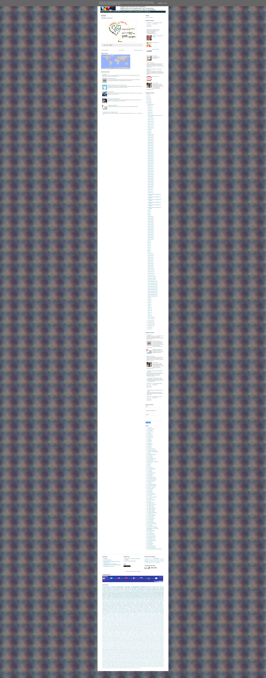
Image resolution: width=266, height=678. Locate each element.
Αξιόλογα (144, 649)
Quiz (139, 603)
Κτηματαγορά (138, 657)
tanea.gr (103, 602)
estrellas (130, 617)
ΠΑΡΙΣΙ (128, 625)
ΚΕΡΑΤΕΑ (113, 656)
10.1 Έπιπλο (149, 441)
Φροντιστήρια (104, 614)
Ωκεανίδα (147, 666)
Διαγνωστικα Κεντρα (112, 652)
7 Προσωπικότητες (150, 492)
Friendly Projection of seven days (150, 608)
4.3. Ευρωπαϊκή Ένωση (138, 632)
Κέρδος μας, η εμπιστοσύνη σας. (114, 98)
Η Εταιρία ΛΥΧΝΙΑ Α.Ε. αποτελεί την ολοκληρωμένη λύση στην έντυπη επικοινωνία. (112, 564)
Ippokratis (128, 595)
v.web (109, 618)
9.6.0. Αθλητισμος (150, 543)
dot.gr (132, 643)
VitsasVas (144, 587)
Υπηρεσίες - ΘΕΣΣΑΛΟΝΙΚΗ (141, 628)
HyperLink (117, 595)
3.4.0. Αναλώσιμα (150, 457)
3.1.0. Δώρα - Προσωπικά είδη (152, 451)
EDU (123, 604)
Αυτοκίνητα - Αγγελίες (113, 621)
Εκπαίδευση (130, 11)
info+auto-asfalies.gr (132, 644)
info (128, 644)
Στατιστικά (157, 603)
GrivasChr (138, 604)
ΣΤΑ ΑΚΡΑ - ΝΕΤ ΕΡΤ (146, 625)
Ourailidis (128, 603)
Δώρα (147, 603)
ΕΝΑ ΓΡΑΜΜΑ (149, 652)
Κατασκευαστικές (147, 656)
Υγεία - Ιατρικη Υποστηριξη (124, 628)
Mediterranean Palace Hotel (107, 609)
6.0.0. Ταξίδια (149, 482)
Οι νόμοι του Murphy (147, 660)
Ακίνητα (162, 604)
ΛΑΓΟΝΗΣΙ (153, 657)
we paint (113, 588)
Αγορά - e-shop (146, 618)
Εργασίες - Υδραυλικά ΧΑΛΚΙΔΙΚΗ (135, 623)
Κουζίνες (134, 657)
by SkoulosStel (155, 592)
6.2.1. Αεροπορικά (150, 488)
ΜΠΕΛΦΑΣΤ (148, 624)
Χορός (140, 666)
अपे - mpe (139, 667)
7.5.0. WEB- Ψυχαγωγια (151, 515)
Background (155, 615)
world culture (155, 596)
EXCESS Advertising (107, 560)
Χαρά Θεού (136, 666)
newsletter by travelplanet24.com (119, 645)
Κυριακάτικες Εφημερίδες (144, 657)
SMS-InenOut (157, 601)
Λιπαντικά (111, 658)
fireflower (103, 644)
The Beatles (104, 642)
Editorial (157, 587)
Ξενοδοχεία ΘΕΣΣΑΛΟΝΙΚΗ (151, 602)
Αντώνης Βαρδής (119, 649)
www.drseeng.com (148, 646)
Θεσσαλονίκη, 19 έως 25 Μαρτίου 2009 (110, 112)
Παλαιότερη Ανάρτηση (138, 50)
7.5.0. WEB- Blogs (150, 502)
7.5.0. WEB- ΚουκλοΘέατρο (152, 512)
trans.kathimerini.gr (105, 618)
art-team (106, 593)
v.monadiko (107, 602)
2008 (148, 102)
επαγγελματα (128, 601)
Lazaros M (152, 616)
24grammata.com (128, 597)
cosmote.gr (123, 643)
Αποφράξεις (147, 649)
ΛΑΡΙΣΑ (158, 657)
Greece (129, 616)
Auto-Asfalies (123, 638)
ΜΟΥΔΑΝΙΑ (144, 624)
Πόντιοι (128, 663)
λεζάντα (118, 667)
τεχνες (103, 599)
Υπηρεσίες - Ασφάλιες (146, 665)
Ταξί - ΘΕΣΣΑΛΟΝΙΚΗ (131, 664)
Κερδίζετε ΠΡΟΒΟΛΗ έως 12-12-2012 (126, 657)
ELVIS (146, 638)
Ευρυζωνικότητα (161, 610)
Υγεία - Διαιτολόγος (132, 665)
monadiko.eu (161, 644)
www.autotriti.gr (140, 589)
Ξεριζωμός (155, 624)
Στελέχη (151, 625)
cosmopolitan (119, 643)
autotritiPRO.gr (155, 642)
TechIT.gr (162, 616)
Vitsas (122, 589)
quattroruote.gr (153, 617)
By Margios (143, 592)
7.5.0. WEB (149, 501)
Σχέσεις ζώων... (104, 664)
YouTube (156, 558)
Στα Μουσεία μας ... (160, 663)
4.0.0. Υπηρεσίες (150, 467)
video (135, 589)
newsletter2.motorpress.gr (142, 645)
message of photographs (132, 587)
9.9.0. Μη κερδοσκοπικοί (151, 547)
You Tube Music (114, 609)
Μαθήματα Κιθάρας (159, 658)
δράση (160, 666)
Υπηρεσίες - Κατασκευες (156, 594)
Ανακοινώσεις (106, 587)
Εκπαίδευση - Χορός (114, 622)
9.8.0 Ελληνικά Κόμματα (151, 546)
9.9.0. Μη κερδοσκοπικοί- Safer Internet (154, 548)
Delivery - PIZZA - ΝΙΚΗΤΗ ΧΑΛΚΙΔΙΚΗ (108, 616)
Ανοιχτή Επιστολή (142, 595)
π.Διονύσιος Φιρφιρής (125, 667)
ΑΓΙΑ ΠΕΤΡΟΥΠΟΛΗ (137, 618)
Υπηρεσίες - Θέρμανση (149, 628)
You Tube (104, 617)
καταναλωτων (109, 589)
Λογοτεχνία (123, 658)
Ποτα (117, 663)
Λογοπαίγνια (147, 597)
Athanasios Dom (150, 615)
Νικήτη (121, 660)
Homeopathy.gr (139, 616)
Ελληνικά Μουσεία (120, 622)
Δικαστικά (136, 652)
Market (134, 639)
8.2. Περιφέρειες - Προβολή (152, 526)
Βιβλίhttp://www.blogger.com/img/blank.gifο (142, 650)
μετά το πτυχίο (130, 629)
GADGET (158, 608)
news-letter (104, 645)
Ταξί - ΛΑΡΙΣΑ (153, 664)
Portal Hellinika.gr (117, 11)
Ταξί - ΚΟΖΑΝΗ (148, 664)
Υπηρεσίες (123, 601)
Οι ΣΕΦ (158, 624)
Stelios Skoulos (151, 255)
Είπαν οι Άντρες (111, 590)
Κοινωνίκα (139, 597)
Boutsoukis (142, 601)
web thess (126, 646)
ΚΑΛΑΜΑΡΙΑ (161, 589)
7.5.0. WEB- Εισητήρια (151, 509)
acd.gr (148, 642)
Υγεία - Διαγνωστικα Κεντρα (106, 628)
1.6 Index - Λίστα (150, 437)
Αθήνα (103, 649)
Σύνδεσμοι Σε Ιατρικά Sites (119, 664)
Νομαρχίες (123, 660)
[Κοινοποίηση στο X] (109, 45)
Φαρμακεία (141, 607)
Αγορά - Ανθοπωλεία (117, 610)
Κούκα (135, 624)
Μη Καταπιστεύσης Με (112, 78)
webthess (149, 297)
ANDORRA (116, 638)
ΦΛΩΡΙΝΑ (106, 604)
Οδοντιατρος (142, 660)
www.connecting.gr (113, 602)
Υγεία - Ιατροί (122, 665)
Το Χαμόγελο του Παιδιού (129, 590)
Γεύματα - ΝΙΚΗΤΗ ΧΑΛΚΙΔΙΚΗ (134, 621)
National (155, 639)
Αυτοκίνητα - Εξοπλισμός (120, 621)
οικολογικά (141, 596)
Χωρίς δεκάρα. (143, 666)
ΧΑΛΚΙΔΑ (113, 666)
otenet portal (148, 617)
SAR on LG (150, 307)
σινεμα (108, 614)
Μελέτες (144, 602)
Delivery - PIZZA (134, 593)
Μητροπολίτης (125, 659)
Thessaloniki (121, 642)
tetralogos (149, 129)
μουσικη (113, 595)
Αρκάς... (155, 649)
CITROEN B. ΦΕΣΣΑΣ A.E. (113, 105)
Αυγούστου (150, 325)
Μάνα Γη (149, 210)
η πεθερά (111, 667)
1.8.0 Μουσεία (149, 440)
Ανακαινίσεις (135, 610)
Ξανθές (149, 611)
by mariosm (131, 589)
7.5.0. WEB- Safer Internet (151, 504)
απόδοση (153, 666)
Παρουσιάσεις (134, 625)
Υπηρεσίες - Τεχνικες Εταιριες (111, 597)
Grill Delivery (133, 604)
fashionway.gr (157, 643)
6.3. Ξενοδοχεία (126, 614)
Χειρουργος (118, 629)
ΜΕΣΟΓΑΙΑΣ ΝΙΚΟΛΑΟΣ (129, 658)
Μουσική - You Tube (148, 561)
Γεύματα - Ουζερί (148, 600)
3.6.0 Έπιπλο (149, 463)
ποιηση (126, 589)
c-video (119, 609)
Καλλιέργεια (134, 656)
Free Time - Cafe (141, 608)
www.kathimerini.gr (154, 646)
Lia (125, 603)
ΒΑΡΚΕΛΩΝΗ (104, 650)
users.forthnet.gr (121, 646)
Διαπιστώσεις (121, 652)
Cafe (163, 615)
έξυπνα (131, 595)
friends (156, 590)
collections (141, 603)
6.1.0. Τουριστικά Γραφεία (151, 485)
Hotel (117, 639)
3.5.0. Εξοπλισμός (150, 460)
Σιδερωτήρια (153, 663)
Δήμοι (159, 651)
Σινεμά (156, 663)
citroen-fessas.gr (126, 617)
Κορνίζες (132, 624)
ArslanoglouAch (147, 589)
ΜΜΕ (161, 587)
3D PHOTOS (106, 632)
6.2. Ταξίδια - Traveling (151, 487)
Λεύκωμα (142, 597)
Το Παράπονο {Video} (152, 276)
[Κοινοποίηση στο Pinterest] (111, 45)
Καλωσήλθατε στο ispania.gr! (108, 566)
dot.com (129, 643)
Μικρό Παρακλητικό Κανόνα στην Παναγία (134, 659)
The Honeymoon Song (110, 642)
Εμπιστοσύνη (129, 653)
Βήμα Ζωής (118, 650)
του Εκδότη (108, 596)
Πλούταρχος (149, 562)
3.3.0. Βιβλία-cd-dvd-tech (151, 454)
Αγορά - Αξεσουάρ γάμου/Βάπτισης (155, 618)
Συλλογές (157, 602)
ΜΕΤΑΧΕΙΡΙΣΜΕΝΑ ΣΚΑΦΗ (137, 658)
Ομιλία (163, 660)
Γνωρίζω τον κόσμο (143, 621)
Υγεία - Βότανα (127, 665)
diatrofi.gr (126, 643)
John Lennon (144, 616)
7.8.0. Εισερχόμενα (150, 519)
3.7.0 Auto (148, 464)
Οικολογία (153, 660)
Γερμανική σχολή (158, 650)
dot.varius (137, 643)
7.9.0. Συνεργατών (150, 521)
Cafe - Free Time (129, 608)
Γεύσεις (113, 651)
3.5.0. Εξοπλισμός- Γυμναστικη (152, 461)
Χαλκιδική (132, 666)
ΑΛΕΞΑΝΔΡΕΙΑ (105, 610)
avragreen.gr (160, 642)
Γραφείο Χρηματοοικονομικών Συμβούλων (151, 651)
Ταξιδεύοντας (104, 594)
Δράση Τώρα (137, 594)
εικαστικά (116, 593)
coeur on (112, 643)
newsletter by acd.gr (109, 645)
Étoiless (132, 618)
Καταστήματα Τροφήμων (106, 657)
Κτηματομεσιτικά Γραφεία (121, 611)
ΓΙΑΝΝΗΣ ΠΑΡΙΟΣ (152, 650)
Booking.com (160, 615)
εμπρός (103, 667)
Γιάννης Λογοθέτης (122, 651)
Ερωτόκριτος (162, 653)
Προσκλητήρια (121, 663)
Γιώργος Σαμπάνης (141, 651)
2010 (148, 99)
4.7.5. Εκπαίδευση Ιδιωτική (152, 478)
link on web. (150, 596)
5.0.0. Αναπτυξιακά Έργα (151, 480)
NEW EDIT (148, 639)
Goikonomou (104, 639)
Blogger (139, 571)
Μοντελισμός (151, 659)
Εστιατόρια (143, 623)
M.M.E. (143, 588)
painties (103, 595)
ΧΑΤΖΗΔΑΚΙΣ (153, 562)
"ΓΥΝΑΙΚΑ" (159, 607)
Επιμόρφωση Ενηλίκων (146, 653)
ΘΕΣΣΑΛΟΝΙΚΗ (161, 593)
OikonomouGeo (149, 592)
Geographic (162, 638)
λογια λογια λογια (151, 268)
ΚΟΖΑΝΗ (118, 656)
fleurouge (107, 644)
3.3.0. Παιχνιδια (127, 631)
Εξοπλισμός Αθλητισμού (127, 622)
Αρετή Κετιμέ (151, 649)
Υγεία (119, 665)
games (162, 601)
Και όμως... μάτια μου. (151, 356)
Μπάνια (157, 659)
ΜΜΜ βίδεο (144, 658)
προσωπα (125, 593)
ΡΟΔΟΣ (137, 663)
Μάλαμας (152, 624)
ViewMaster (130, 642)
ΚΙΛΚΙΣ (116, 656)
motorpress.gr (143, 617)
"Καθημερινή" (135, 629)
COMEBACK (134, 638)
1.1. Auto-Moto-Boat (150, 429)
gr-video (123, 644)
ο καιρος (129, 600)
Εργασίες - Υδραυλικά (126, 623)
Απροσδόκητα (118, 602)
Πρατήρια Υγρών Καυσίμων (159, 611)
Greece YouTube (133, 616)
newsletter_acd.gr (149, 645)
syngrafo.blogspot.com (113, 646)
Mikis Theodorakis (138, 639)
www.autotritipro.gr (114, 618)
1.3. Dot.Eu (149, 433)
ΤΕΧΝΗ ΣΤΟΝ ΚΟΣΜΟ (134, 596)
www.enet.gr (123, 618)
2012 (148, 96)
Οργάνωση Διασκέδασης (110, 625)
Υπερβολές (120, 601)
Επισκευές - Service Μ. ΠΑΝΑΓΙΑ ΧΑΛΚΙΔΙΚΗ (138, 622)
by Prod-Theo (139, 593)
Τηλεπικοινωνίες (104, 665)
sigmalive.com (107, 646)
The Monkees (116, 642)
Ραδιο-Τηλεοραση (141, 663)
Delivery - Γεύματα (146, 590)
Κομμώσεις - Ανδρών (117, 624)
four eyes (110, 644)
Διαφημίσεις (116, 596)
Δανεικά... (162, 651)
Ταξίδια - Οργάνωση (118, 607)
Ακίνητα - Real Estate (116, 592)
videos (126, 588)
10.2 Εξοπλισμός (150, 443)
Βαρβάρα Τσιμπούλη (123, 650)
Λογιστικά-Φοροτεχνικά (117, 658)
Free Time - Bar (157, 638)
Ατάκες (153, 595)
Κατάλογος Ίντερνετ (109, 611)
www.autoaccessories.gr (141, 646)
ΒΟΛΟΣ (126, 621)
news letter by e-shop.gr (132, 609)
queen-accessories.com (160, 617)
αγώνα (150, 666)
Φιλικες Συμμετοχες (105, 666)
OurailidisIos (109, 592)
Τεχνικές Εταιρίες (125, 600)
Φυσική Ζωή (161, 590)
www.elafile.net (156, 609)
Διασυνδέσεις (147, 11)
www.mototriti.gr (109, 595)
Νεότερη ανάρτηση (104, 50)
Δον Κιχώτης (157, 621)
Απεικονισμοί (142, 600)
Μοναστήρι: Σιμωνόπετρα (145, 659)
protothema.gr (161, 645)
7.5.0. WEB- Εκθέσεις (151, 511)
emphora (148, 643)
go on (147, 588)
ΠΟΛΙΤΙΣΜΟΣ (108, 607)
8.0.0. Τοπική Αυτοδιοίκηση (152, 523)
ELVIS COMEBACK (150, 638)
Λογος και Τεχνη (126, 594)
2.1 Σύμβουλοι (149, 444)
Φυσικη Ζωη (120, 593)
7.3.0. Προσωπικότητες (151, 499)
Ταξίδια (103, 604)
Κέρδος (122, 656)
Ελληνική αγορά (129, 592)
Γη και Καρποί (116, 651)
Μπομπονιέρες (161, 659)
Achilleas (109, 594)
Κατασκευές (105, 590)
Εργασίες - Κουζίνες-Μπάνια (118, 623)
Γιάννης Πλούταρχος (134, 651)
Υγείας (130, 594)
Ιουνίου (149, 328)
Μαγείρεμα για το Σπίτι (129, 611)
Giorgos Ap (162, 608)
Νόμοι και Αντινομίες (126, 596)
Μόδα (108, 660)
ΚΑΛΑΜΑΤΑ (109, 656)
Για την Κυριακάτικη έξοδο (157, 22)
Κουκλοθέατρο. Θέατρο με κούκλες (153, 29)
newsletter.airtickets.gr (128, 645)
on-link (112, 596)
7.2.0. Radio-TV (150, 498)
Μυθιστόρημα (104, 660)
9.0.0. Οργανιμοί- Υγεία (151, 539)
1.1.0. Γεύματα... (150, 430)
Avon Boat (127, 638)
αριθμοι (133, 594)
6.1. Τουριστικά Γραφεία (151, 484)
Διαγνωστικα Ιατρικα (105, 652)
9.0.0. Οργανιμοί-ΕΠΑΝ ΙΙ (151, 540)
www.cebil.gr (119, 618)
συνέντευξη (138, 601)
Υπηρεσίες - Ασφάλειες (139, 665)
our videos (104, 592)
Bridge (130, 638)
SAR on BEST (158, 616)
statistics (146, 609)
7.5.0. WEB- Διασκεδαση (151, 508)
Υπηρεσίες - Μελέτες (153, 597)
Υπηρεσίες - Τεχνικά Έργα (134, 607)
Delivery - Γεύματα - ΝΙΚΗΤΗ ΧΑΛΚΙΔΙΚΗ (121, 616)
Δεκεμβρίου (150, 104)
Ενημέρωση (141, 602)
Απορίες (159, 596)
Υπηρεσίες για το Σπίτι (121, 597)
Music (155, 616)
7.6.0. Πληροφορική (150, 516)
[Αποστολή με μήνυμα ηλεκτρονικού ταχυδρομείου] (106, 45)
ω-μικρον (136, 667)
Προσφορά (125, 663)
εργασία (109, 667)
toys (118, 646)
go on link (126, 609)
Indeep (120, 639)
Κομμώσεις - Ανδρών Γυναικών (125, 624)
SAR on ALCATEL (151, 317)
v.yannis (152, 609)
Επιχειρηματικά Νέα (118, 594)
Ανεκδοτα (117, 588)
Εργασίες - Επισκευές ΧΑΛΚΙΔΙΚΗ (158, 622)
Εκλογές (106, 653)
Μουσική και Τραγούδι (143, 611)
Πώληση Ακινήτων (132, 663)
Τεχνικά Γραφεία (111, 593)
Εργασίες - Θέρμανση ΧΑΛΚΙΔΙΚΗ (107, 623)
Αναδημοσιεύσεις (145, 593)
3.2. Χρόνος (149, 453)
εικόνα (163, 666)
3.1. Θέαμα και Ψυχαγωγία (151, 450)
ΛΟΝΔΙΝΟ (137, 624)
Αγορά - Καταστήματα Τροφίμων (127, 610)
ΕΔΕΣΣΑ (140, 652)
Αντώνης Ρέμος (124, 649)
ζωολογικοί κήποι (133, 601)
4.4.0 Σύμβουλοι (150, 474)
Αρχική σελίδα (104, 11)
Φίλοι (159, 665)
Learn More (160, 3)
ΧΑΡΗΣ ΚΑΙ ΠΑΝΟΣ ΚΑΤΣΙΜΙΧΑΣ (120, 666)
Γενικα (128, 621)
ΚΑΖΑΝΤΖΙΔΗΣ (104, 656)
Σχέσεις (134, 592)
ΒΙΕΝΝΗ (114, 650)
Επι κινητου (142, 594)
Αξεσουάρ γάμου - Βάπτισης (138, 649)
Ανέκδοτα (109, 588)
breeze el (105, 643)
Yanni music (139, 642)
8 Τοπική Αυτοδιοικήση (151, 522)
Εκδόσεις (103, 653)
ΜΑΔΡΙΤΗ (140, 624)
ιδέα (116, 667)
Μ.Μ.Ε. (150, 588)
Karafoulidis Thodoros (143, 604)
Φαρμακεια (162, 665)
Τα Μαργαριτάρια (151, 127)
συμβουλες (154, 588)
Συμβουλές (113, 607)
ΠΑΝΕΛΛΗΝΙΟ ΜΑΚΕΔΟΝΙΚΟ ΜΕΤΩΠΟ (120, 625)
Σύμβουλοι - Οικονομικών (159, 625)
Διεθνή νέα (151, 593)
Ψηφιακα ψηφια (123, 629)
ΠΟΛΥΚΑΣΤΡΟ (157, 595)
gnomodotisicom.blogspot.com (117, 644)
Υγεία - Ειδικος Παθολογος (115, 628)
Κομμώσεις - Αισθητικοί (110, 624)
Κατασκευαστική (152, 656)
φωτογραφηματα (136, 595)
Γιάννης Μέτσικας (128, 651)
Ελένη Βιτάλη (118, 653)
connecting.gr (122, 609)
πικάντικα (128, 593)
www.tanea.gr (161, 609)
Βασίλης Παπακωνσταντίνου (131, 650)
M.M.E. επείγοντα (148, 601)
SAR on (132, 600)
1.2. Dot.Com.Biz (145, 629)
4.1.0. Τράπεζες (149, 470)
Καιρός (120, 596)
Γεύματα (104, 589)
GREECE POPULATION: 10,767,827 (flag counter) (117, 85)
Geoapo (129, 604)
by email (119, 617)
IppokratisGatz (138, 592)
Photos (136, 603)
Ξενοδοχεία (138, 660)
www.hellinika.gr (150, 604)
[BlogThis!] (107, 45)
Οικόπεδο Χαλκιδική (158, 660)
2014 (148, 94)
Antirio (119, 638)
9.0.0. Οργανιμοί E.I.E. (151, 534)
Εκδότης (159, 592)
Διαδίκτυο (117, 652)
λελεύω (120, 667)
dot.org (134, 643)
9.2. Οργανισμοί (150, 541)
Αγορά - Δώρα (149, 595)
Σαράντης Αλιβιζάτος (147, 663)
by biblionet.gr (115, 617)
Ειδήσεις (110, 11)
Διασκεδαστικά (126, 652)
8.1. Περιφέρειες (150, 525)
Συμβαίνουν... (161, 603)
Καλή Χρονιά (150, 105)
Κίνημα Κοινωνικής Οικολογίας (130, 561)
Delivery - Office (135, 608)
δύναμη (127, 629)
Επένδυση (140, 653)
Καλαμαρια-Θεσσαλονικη (155, 600)
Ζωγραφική (147, 623)
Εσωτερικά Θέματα (154, 610)
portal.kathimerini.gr (155, 645)
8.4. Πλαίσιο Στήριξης (151, 530)
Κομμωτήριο (114, 611)
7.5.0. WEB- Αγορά (150, 505)
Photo (162, 594)
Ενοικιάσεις (137, 653)
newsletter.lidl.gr (134, 645)
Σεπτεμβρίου (150, 324)
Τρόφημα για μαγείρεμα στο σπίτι (113, 665)
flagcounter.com (134, 617)
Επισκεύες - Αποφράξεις (149, 622)
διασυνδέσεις (157, 666)
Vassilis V (122, 588)
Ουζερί (146, 594)
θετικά (114, 667)
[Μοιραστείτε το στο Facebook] (110, 45)
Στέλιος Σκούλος (155, 83)
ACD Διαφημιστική (119, 604)
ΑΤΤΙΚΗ (142, 618)
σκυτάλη (133, 667)
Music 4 (145, 639)
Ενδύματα (133, 653)
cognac (115, 643)
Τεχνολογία (162, 664)
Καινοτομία (131, 656)
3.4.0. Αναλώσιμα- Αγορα (151, 458)
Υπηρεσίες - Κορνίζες (157, 628)
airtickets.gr (150, 642)
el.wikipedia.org (143, 643)
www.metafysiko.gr (128, 618)
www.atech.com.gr (134, 646)
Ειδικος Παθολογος (160, 652)
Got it (165, 3)
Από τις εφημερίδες (132, 588)
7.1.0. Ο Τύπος (149, 495)
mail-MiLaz (139, 617)
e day (140, 643)
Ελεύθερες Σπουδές (124, 653)
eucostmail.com (152, 643)
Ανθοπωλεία (115, 649)
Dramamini (143, 638)
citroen (122, 617)
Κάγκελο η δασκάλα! (150, 62)
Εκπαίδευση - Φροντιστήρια (126, 602)
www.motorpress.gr (161, 646)
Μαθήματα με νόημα (136, 611)
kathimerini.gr (138, 590)
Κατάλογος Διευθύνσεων (140, 656)
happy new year (155, 76)
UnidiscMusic (126, 642)
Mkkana (142, 639)
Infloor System (123, 639)
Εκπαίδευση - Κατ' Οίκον (112, 653)
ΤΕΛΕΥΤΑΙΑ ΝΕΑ (111, 91)
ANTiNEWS (105, 558)
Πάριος (158, 561)
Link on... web (130, 639)
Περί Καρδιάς (114, 663)
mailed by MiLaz (153, 644)
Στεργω (153, 625)
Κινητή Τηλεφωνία (111, 600)
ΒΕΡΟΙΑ (111, 650)
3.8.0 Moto (149, 465)
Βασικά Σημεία (123, 592)
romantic (103, 646)
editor (162, 592)
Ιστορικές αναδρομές (156, 623)
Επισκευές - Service (119, 590)
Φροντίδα (110, 666)
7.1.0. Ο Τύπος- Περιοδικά (151, 497)
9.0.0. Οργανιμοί (150, 531)
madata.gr (137, 644)
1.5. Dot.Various (150, 436)
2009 (148, 101)
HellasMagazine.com (118, 603)
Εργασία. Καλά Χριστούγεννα (154, 653)
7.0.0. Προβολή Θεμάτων (151, 494)
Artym (125, 595)
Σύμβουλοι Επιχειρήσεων (111, 664)
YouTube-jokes (144, 642)
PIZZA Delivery (132, 603)
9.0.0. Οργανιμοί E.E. (150, 533)
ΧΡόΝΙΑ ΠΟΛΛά (151, 134)
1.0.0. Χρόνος (149, 427)
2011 (148, 98)
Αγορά (103, 593)
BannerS (124, 11)
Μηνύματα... (120, 659)
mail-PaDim (145, 644)
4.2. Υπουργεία (149, 471)
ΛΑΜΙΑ (156, 657)
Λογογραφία (104, 601)
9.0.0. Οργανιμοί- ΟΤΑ (151, 537)
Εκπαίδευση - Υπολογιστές (142, 610)
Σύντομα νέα (104, 74)
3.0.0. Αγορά (149, 447)
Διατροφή (153, 621)
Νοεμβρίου (150, 320)
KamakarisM (148, 616)
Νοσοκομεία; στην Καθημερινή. (131, 660)
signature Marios (155, 42)
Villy (160, 601)
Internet (123, 603)
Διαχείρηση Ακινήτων (131, 652)
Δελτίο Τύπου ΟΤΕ (149, 621)
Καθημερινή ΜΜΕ (126, 656)
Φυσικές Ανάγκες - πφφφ (147, 607)
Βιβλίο (145, 603)
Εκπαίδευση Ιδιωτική (138, 11)
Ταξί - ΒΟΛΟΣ (126, 664)
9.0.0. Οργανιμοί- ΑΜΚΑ (151, 536)
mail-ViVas (149, 644)
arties (107, 617)
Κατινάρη (112, 657)
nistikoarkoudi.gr (139, 609)
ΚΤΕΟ (160, 623)
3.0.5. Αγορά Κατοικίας (151, 448)
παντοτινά (130, 667)
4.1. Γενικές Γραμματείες (151, 468)
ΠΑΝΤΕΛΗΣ (154, 561)
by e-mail (109, 643)
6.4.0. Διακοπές (149, 491)
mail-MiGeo (141, 644)
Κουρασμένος (154, 56)
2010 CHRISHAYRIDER (139, 630)
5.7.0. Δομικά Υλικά (150, 481)
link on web (151, 587)
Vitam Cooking (135, 642)
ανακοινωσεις (155, 607)
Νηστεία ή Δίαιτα (116, 660)
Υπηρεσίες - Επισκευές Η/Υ (132, 628)
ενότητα (106, 667)
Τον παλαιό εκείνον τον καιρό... (112, 601)
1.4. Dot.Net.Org (150, 434)
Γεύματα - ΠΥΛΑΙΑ (108, 651)
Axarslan (113, 594)
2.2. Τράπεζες (149, 446)
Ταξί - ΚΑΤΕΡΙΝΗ (143, 664)
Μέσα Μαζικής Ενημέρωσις (151, 658)
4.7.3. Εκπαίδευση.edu (151, 477)
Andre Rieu (147, 558)
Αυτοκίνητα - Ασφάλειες (160, 649)
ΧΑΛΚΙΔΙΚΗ (155, 593)
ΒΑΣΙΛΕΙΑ (108, 650)
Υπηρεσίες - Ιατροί (126, 607)
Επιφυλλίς (149, 610)
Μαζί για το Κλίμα (155, 49)
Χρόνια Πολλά (150, 187)
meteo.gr (157, 644)
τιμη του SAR (161, 588)
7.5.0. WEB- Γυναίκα (150, 506)
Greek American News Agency (111, 639)
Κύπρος (149, 657)
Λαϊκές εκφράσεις (107, 658)
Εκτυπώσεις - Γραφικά (134, 602)
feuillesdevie (162, 643)
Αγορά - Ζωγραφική (157, 604)
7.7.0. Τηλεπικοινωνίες (151, 518)
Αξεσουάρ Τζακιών (130, 649)
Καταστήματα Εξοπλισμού (159, 656)
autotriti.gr (152, 590)
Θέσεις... (103, 611)
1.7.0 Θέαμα (149, 439)
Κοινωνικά (162, 600)
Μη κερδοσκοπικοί (115, 659)
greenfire (126, 644)
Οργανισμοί (152, 611)
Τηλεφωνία (150, 594)
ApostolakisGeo (123, 608)
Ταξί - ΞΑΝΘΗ (158, 664)
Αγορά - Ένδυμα (111, 610)
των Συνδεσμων (108, 599)
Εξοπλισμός (134, 597)
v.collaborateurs (137, 600)
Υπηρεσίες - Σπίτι (160, 597)
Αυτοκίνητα (121, 595)
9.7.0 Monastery (150, 544)
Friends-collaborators (117, 587)
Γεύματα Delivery (117, 589)
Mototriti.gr (153, 601)
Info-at (127, 639)
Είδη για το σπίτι (154, 652)
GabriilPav (126, 604)
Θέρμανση (150, 623)
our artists (139, 588)
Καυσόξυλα (118, 657)
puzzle (144, 609)
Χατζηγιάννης (157, 562)
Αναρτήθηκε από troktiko (108, 649)
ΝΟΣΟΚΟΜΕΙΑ (111, 660)
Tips (123, 642)
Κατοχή (115, 657)
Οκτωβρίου (150, 322)
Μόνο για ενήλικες (118, 600)
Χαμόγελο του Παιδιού (108, 629)
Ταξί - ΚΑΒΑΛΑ (138, 664)
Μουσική (155, 659)
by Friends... (110, 617)
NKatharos (152, 639)
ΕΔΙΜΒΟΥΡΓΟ (144, 652)
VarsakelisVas (155, 589)
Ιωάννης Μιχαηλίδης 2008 (152, 281)
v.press (149, 609)
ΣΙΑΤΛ (141, 625)
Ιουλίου (149, 327)
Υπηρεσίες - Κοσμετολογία (154, 665)
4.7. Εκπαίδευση (150, 475)
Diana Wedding (138, 638)
